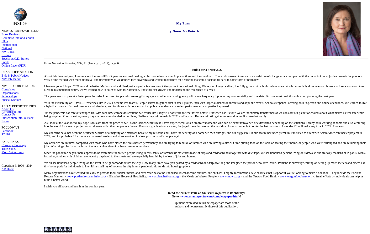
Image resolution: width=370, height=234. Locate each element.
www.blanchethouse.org (164, 176)
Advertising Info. (12, 111)
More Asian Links (13, 152)
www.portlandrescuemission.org (86, 176)
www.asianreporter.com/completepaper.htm (209, 196)
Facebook (7, 131)
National (7, 48)
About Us (7, 109)
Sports (5, 62)
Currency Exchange (14, 145)
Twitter (6, 133)
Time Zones (9, 148)
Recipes (6, 55)
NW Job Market (11, 79)
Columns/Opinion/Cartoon (18, 37)
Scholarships (9, 96)
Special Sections (11, 99)
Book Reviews (11, 34)
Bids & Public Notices (15, 75)
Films (5, 41)
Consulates (8, 89)
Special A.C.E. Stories (15, 58)
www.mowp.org (230, 176)
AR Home (8, 169)
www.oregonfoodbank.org (296, 176)
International (9, 44)
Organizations (10, 92)
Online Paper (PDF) (14, 65)
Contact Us (8, 114)
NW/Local (8, 51)
